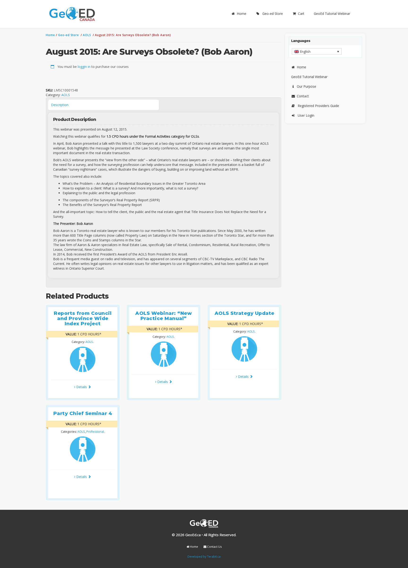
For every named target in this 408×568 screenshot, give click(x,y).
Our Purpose (306, 86)
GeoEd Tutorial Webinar (332, 13)
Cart (301, 13)
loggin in (84, 66)
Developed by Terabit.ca (204, 556)
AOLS (87, 35)
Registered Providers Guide (318, 105)
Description (59, 105)
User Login (306, 115)
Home (241, 13)
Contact (303, 96)
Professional (95, 432)
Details (81, 387)
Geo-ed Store (272, 13)
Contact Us (214, 547)
